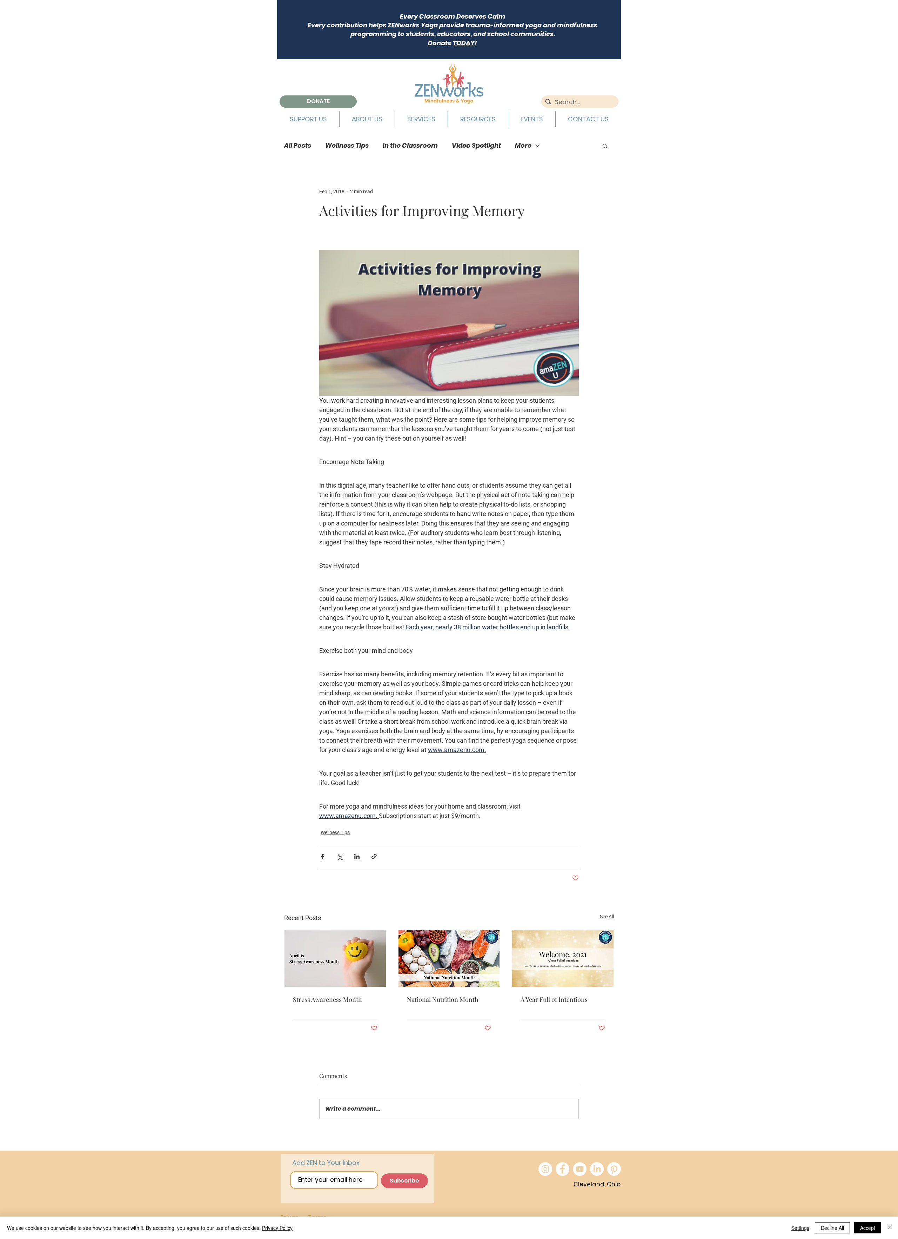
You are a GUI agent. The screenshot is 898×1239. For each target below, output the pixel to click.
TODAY (464, 43)
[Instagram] (545, 1169)
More (523, 145)
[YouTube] (580, 1169)
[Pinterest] (614, 1169)
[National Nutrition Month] (449, 958)
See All (607, 916)
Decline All (832, 1227)
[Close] (889, 1227)
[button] (308, 119)
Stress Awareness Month (327, 999)
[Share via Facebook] (322, 856)
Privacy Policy (277, 1227)
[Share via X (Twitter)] (339, 856)
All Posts (297, 145)
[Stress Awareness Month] (335, 958)
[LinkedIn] (597, 1169)
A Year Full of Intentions (554, 999)
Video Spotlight (476, 145)
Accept (867, 1227)
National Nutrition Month (442, 999)
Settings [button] (800, 1227)
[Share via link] (374, 856)
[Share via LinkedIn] (357, 856)
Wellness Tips (347, 145)
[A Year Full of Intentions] (563, 958)
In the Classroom (410, 145)
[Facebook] (562, 1169)
